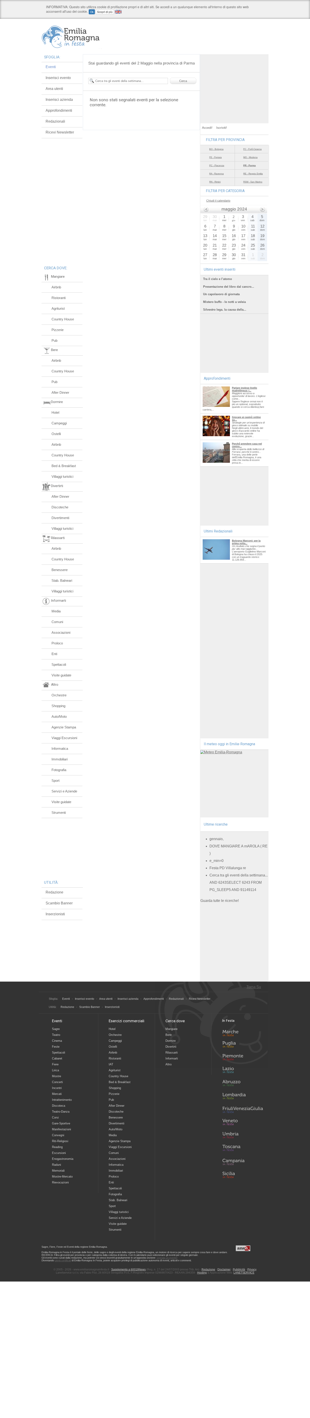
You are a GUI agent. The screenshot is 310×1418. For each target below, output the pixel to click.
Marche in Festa (242, 1032)
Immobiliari (60, 759)
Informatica (60, 748)
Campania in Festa (242, 1161)
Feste (55, 1046)
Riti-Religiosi (60, 1141)
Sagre (56, 1029)
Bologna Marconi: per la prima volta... (246, 542)
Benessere (60, 570)
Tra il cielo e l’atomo (217, 279)
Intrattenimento (62, 1099)
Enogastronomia (62, 1159)
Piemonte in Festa (242, 1058)
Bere (168, 1035)
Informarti (171, 1058)
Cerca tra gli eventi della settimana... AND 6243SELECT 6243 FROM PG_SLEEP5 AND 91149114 (238, 882)
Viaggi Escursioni (64, 738)
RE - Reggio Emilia (253, 173)
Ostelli (56, 434)
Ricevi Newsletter (60, 132)
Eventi (51, 67)
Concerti (57, 1082)
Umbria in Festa (242, 1136)
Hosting (202, 1272)
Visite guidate (61, 675)
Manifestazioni (61, 1129)
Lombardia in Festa (242, 1097)
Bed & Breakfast (64, 466)
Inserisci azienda (59, 99)
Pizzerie (58, 330)
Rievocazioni (60, 1182)
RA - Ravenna (216, 173)
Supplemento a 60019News (128, 1269)
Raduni (56, 1164)
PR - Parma (249, 165)
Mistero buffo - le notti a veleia (224, 302)
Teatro (56, 1035)
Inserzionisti (55, 914)
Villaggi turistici (62, 476)
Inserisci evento (58, 78)
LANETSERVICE (244, 1272)
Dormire (170, 1040)
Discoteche (60, 507)
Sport (55, 780)
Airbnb (56, 287)
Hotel (55, 412)
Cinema (57, 1040)
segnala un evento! (167, 1257)
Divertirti (170, 1046)
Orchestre (59, 695)
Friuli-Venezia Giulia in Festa (242, 1110)
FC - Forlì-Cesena (252, 149)
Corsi (55, 1117)
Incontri (57, 1088)
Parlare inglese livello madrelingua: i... (244, 389)
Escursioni (59, 1153)
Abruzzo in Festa (242, 1084)
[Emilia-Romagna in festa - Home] (72, 37)
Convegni (58, 1135)
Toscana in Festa (242, 1148)
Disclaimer (224, 1269)
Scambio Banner (59, 903)
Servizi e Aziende (64, 791)
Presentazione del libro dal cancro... (228, 286)
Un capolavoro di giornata (221, 294)
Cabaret (57, 1058)
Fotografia (59, 770)
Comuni (57, 622)
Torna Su (253, 987)
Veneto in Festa (242, 1123)
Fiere (55, 1064)
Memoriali (58, 1170)
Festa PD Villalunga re (227, 868)
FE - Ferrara (215, 157)
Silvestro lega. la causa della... (224, 309)
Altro (168, 1064)
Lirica (55, 1070)
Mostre (56, 1076)
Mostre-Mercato (62, 1176)
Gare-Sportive (61, 1123)
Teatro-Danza (60, 1111)
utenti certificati (63, 1260)
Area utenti (54, 89)
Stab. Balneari (62, 580)
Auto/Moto (59, 716)
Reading (57, 1147)
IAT (111, 1064)
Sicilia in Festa (242, 1174)
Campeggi (59, 423)
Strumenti (59, 812)
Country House (63, 319)
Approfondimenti (59, 110)
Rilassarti (171, 1052)
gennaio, (216, 839)
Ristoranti (59, 298)
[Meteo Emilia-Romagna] (221, 752)
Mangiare (171, 1029)
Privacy (251, 1269)
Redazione (54, 892)
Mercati (57, 1094)
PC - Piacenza (216, 165)
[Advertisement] (234, 82)
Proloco (57, 643)
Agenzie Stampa (64, 727)
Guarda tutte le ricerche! (219, 901)
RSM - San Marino (252, 182)
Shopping (58, 706)
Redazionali (55, 121)
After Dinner (60, 392)
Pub (54, 340)
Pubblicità (239, 1269)
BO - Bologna (216, 149)
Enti (54, 654)
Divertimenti (60, 518)
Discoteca (58, 1105)
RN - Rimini (215, 182)
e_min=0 (216, 861)
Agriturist (58, 308)
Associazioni (61, 632)
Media (56, 611)
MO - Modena (250, 157)
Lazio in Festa (242, 1071)
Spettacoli (59, 664)
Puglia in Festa (242, 1045)
